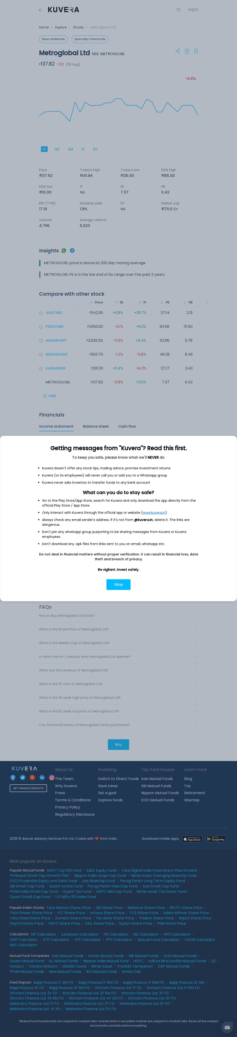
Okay (118, 584)
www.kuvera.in (154, 512)
